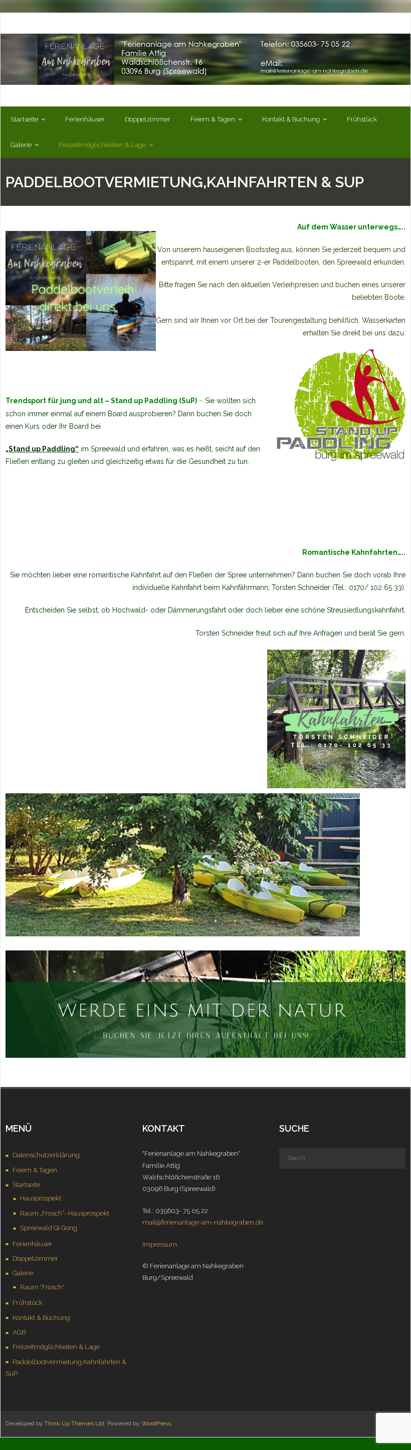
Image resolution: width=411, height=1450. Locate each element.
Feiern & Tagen (35, 1170)
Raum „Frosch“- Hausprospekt (64, 1213)
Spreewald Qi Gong (48, 1228)
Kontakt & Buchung (41, 1317)
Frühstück (28, 1302)
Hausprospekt (40, 1198)
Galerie (23, 1273)
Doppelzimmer (35, 1258)
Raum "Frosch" (42, 1287)
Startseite (26, 1184)
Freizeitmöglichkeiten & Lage (56, 1347)
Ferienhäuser (32, 1244)
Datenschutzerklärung (46, 1155)
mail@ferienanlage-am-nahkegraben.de (202, 1222)
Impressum (159, 1244)
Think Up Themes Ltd (74, 1423)
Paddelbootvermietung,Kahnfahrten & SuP (66, 1367)
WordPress (156, 1423)
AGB (19, 1332)
